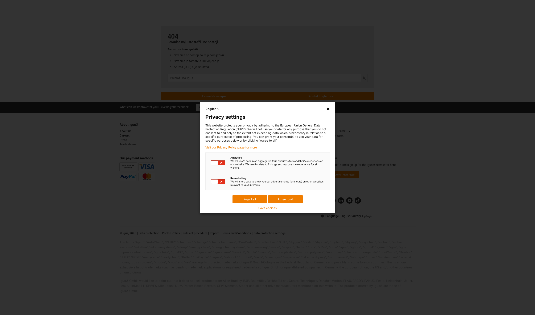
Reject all (249, 199)
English (211, 109)
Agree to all (285, 199)
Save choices (267, 208)
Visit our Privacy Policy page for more (231, 147)
